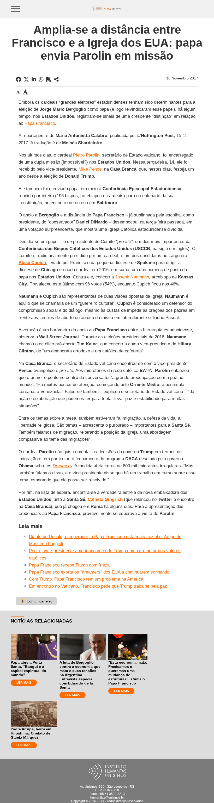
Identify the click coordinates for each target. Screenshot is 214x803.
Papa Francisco (40, 123)
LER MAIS (23, 682)
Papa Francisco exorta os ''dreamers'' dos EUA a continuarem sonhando (99, 572)
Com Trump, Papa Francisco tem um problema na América (86, 579)
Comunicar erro (36, 601)
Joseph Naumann (132, 277)
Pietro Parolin (86, 155)
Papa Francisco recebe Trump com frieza (69, 565)
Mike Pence (90, 169)
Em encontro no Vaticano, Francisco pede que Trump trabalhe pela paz (98, 586)
